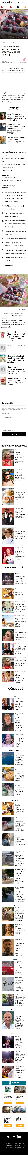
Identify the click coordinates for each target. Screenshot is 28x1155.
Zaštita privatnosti (20, 1145)
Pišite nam (8, 1143)
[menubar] (22, 2)
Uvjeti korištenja (19, 1143)
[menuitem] (21, 2)
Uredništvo (9, 1145)
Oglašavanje (9, 1147)
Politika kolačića (19, 1147)
